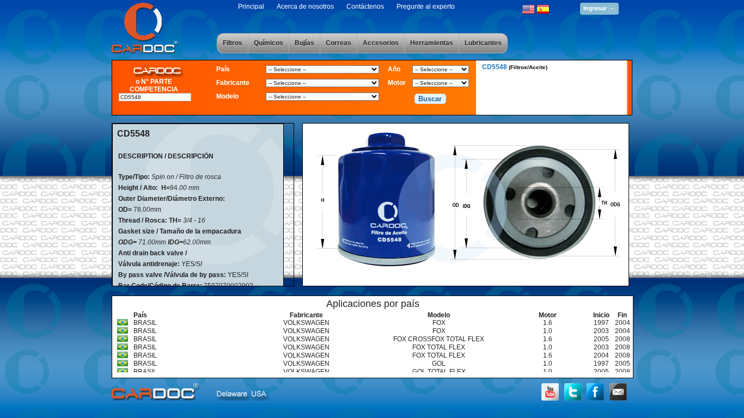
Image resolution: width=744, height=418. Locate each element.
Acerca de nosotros (305, 6)
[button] (430, 99)
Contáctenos (365, 6)
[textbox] (155, 97)
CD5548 (514, 67)
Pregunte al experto (426, 6)
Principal (251, 6)
